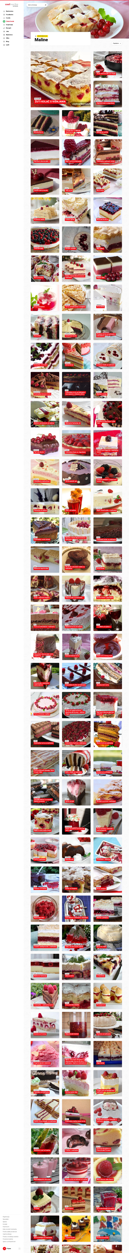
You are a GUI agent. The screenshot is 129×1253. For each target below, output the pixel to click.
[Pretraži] (45, 5)
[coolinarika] (11, 4)
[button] (12, 28)
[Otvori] (19, 1248)
